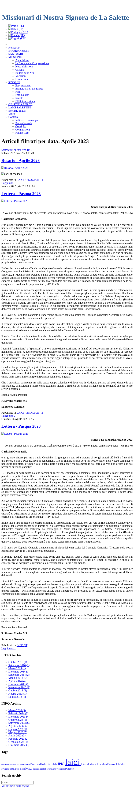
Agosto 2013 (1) (17, 693)
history (50, 764)
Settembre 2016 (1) (18, 665)
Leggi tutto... (8, 182)
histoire (43, 764)
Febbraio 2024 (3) (18, 713)
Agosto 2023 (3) (17, 726)
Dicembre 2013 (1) (18, 684)
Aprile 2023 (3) (16, 735)
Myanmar (5, 769)
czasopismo (24, 764)
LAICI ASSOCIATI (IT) (30, 179)
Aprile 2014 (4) (16, 681)
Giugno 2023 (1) (17, 729)
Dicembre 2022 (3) (18, 744)
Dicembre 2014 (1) (18, 671)
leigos (104, 764)
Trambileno (52, 769)
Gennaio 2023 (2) (18, 741)
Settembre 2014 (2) (18, 674)
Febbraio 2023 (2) (18, 738)
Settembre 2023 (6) (18, 722)
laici (73, 762)
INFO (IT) (22, 645)
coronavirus (13, 764)
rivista (28, 768)
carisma (4, 764)
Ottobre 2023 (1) (17, 719)
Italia (55, 764)
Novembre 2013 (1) (19, 687)
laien (89, 764)
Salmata (36, 769)
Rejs (22, 769)
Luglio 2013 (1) (17, 696)
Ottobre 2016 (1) (17, 662)
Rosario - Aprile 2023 (20, 160)
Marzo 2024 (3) (17, 710)
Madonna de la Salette (116, 764)
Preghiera (15, 768)
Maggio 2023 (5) (17, 732)
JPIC (61, 764)
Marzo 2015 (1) (17, 668)
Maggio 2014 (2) (17, 677)
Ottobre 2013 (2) (17, 690)
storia (43, 768)
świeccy (69, 768)
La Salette (96, 764)
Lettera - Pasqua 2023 (21, 193)
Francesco (35, 764)
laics (84, 763)
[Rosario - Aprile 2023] (14, 167)
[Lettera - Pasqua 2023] (14, 201)
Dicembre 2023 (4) (18, 716)
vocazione (61, 769)
